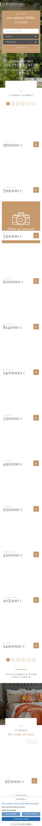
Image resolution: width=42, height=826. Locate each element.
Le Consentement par (21, 824)
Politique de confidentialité (9, 810)
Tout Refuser (11, 814)
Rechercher (21, 47)
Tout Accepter (31, 814)
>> (34, 104)
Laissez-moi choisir (21, 819)
